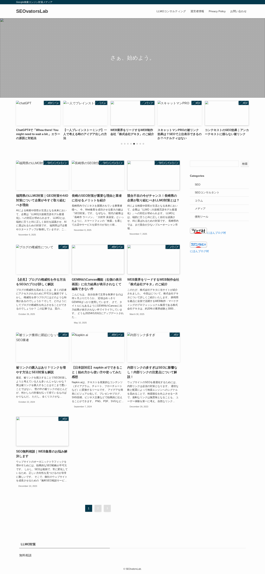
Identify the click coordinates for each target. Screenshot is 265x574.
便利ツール (201, 216)
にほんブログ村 (216, 232)
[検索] (246, 2)
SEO (197, 184)
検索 (245, 163)
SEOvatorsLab (32, 11)
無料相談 (25, 555)
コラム (199, 200)
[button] (121, 144)
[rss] (241, 2)
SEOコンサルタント (207, 192)
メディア (200, 208)
